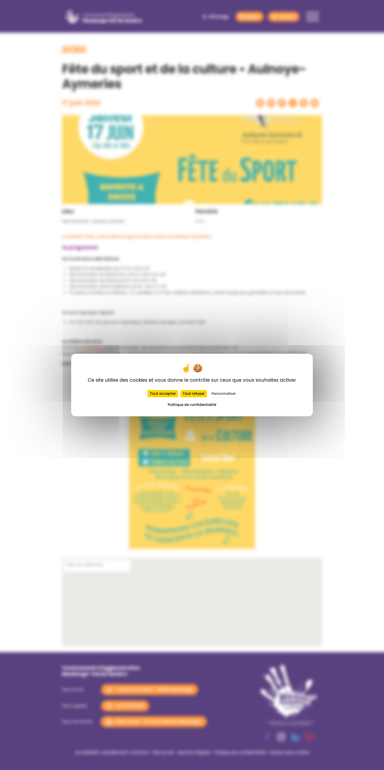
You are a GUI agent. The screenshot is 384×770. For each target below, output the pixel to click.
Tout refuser (194, 393)
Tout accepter (163, 393)
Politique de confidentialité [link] (192, 404)
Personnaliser (224, 393)
